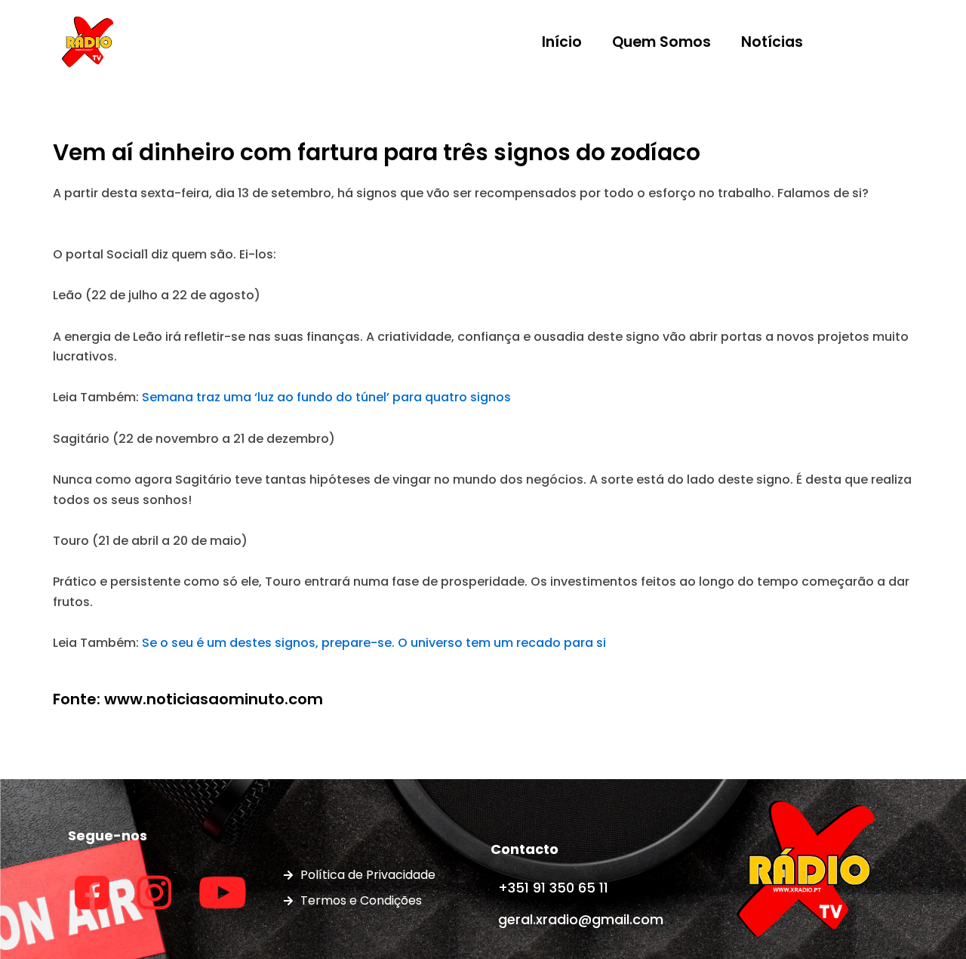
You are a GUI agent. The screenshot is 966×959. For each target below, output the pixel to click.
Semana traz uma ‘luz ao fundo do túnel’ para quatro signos (326, 397)
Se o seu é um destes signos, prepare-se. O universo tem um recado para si (374, 642)
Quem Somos (661, 42)
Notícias (772, 42)
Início (562, 42)
